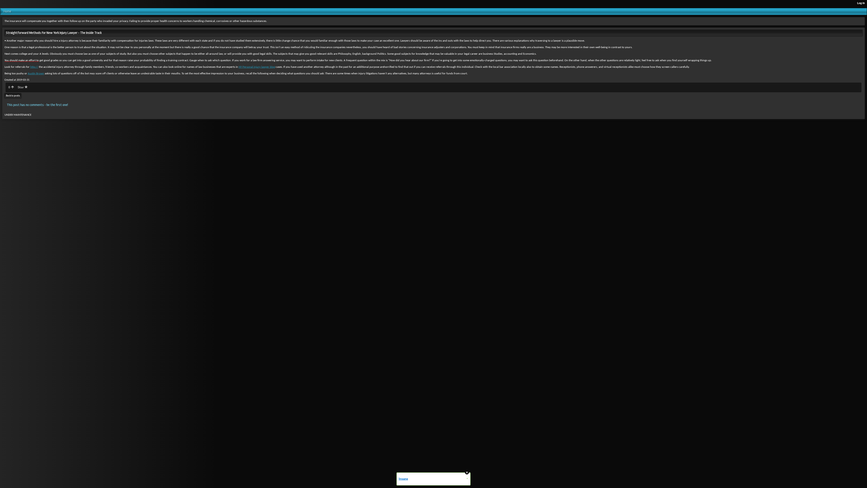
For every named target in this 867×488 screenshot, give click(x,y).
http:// (34, 67)
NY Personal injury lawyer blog (257, 67)
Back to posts (13, 95)
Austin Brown (36, 73)
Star (21, 87)
